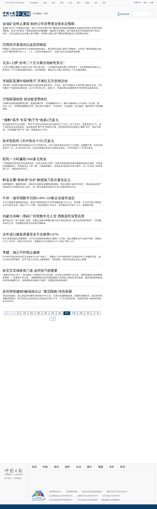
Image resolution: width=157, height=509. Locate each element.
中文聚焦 (37, 13)
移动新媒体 (124, 14)
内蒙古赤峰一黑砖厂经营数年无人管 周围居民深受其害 (43, 216)
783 (38, 313)
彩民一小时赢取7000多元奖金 (24, 159)
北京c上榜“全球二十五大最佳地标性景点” (34, 63)
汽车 (46, 13)
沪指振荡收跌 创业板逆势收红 (25, 99)
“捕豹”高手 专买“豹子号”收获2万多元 (31, 120)
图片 (79, 3)
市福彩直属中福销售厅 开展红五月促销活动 (35, 81)
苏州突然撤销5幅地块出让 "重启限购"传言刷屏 (37, 291)
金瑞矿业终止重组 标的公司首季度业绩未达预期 (38, 24)
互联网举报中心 (55, 492)
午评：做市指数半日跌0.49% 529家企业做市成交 (39, 198)
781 (24, 313)
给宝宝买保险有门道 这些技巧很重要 (30, 270)
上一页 (16, 313)
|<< (7, 313)
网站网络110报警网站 (111, 500)
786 (59, 313)
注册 (151, 3)
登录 (145, 3)
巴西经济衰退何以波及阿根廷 (24, 45)
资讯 (53, 3)
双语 (104, 3)
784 (45, 313)
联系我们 (18, 478)
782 (31, 313)
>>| (52, 319)
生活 (70, 3)
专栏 (96, 3)
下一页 (96, 313)
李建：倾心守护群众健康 (21, 252)
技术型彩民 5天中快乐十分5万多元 (28, 141)
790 (88, 313)
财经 (62, 3)
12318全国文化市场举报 (87, 500)
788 (73, 313)
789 (80, 313)
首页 (34, 467)
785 (52, 313)
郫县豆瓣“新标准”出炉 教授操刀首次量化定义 (37, 180)
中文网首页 (33, 3)
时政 (45, 3)
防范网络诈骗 (71, 492)
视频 (87, 3)
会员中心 (137, 2)
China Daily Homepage (15, 3)
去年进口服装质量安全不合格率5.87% (31, 234)
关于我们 (7, 478)
